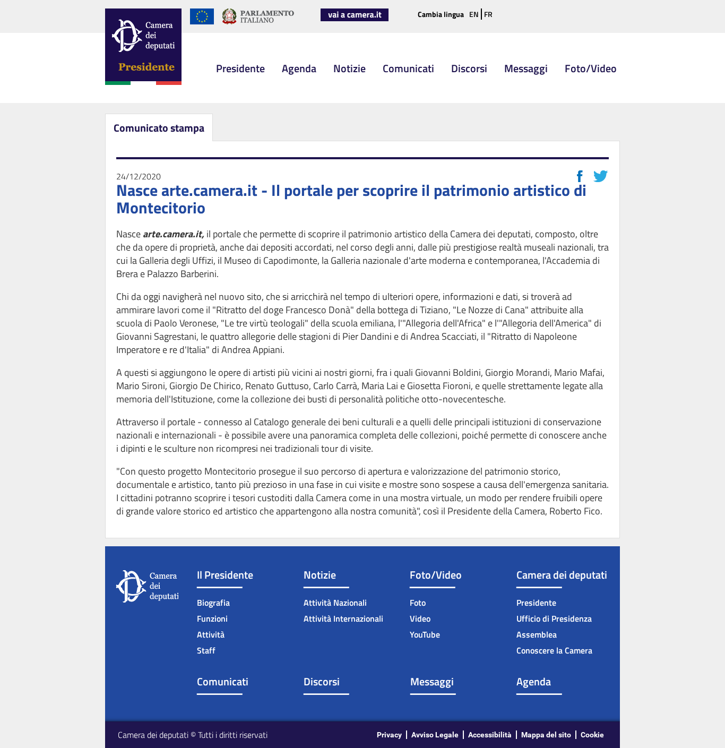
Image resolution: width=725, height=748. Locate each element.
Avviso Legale (435, 734)
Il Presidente (225, 574)
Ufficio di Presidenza (554, 618)
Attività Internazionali (343, 618)
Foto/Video (591, 68)
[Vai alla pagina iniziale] (143, 83)
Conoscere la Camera (554, 650)
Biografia (213, 602)
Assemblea (536, 634)
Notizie (349, 68)
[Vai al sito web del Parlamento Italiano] (258, 22)
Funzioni (212, 618)
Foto (418, 602)
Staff (206, 650)
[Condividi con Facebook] (580, 176)
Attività (211, 634)
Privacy (389, 734)
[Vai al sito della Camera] (355, 19)
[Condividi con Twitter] (600, 176)
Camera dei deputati (561, 574)
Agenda (299, 68)
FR (488, 14)
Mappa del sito (546, 734)
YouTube (425, 634)
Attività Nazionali (335, 602)
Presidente (240, 68)
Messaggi (526, 68)
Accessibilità (490, 734)
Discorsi (469, 68)
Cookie (592, 734)
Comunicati (408, 68)
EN (474, 14)
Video (420, 618)
